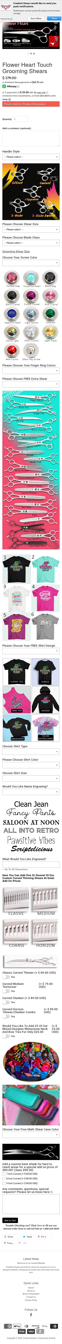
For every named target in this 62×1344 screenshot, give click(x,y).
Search (31, 1287)
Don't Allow (36, 18)
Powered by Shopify (46, 1338)
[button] (31, 92)
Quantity (7, 119)
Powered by (5, 19)
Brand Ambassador (31, 1293)
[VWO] (13, 19)
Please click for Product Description (25, 104)
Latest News (31, 1259)
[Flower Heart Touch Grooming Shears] (28, 54)
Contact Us (31, 1296)
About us (31, 1290)
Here (39, 1225)
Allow (54, 18)
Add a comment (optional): (16, 128)
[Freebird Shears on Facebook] (31, 1315)
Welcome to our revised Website (31, 1263)
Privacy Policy (31, 1300)
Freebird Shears (30, 1338)
